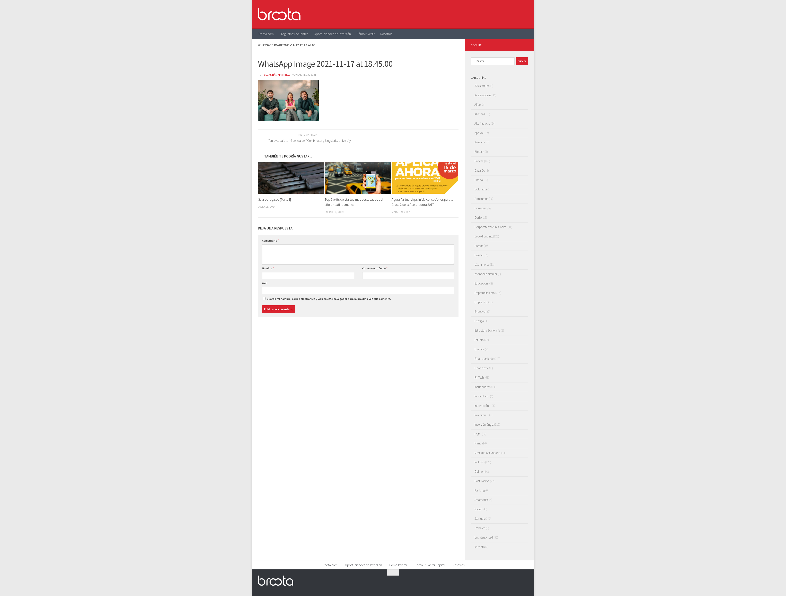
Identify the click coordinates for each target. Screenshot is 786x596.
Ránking (479, 490)
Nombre (268, 268)
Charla (478, 180)
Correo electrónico (374, 268)
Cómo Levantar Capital (430, 565)
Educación (481, 283)
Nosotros (386, 34)
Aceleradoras (482, 95)
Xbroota (479, 547)
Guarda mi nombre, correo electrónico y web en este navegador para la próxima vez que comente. (329, 299)
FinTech (479, 377)
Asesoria (479, 142)
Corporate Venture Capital (490, 227)
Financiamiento (484, 359)
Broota (478, 161)
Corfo (478, 217)
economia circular (485, 274)
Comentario (270, 240)
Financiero (481, 368)
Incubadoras (482, 387)
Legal (477, 434)
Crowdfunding (483, 236)
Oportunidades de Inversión (332, 34)
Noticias (479, 462)
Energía (479, 321)
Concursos (481, 199)
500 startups (481, 86)
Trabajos (479, 528)
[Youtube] (519, 44)
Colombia (480, 189)
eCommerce (481, 265)
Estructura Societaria (487, 330)
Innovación (481, 406)
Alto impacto (482, 123)
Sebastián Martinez (277, 74)
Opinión (479, 471)
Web (264, 283)
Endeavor (480, 312)
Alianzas (479, 114)
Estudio (479, 340)
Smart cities (481, 500)
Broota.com (266, 34)
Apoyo (478, 133)
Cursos (478, 246)
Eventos (479, 349)
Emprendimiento (484, 293)
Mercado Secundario (487, 453)
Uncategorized (483, 537)
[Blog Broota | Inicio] (279, 14)
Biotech (479, 152)
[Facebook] (506, 44)
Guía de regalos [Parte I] (274, 199)
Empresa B (481, 302)
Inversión (480, 415)
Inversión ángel (484, 424)
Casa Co (479, 170)
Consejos (480, 208)
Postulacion (481, 481)
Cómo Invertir (366, 34)
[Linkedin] (525, 44)
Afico (477, 105)
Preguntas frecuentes (293, 34)
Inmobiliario (481, 396)
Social (478, 509)
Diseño (478, 255)
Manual (479, 443)
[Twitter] (512, 44)
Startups (479, 519)
